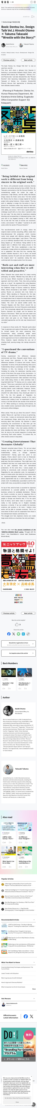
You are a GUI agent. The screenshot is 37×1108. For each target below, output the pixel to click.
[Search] (31, 2)
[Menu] (35, 2)
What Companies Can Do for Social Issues (13, 987)
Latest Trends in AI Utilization (10, 973)
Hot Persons (6, 998)
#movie (17, 52)
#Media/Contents (11, 52)
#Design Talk (31, 52)
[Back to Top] (33, 1104)
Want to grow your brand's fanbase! (11, 978)
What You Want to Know (10, 962)
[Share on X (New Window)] (13, 634)
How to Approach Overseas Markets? (11, 982)
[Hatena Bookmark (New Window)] (23, 634)
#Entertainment (23, 52)
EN (13, 2)
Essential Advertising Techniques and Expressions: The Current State (17, 968)
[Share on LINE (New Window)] (18, 634)
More (34, 989)
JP (10, 2)
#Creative (3, 52)
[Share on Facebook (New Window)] (9, 634)
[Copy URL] (28, 634)
